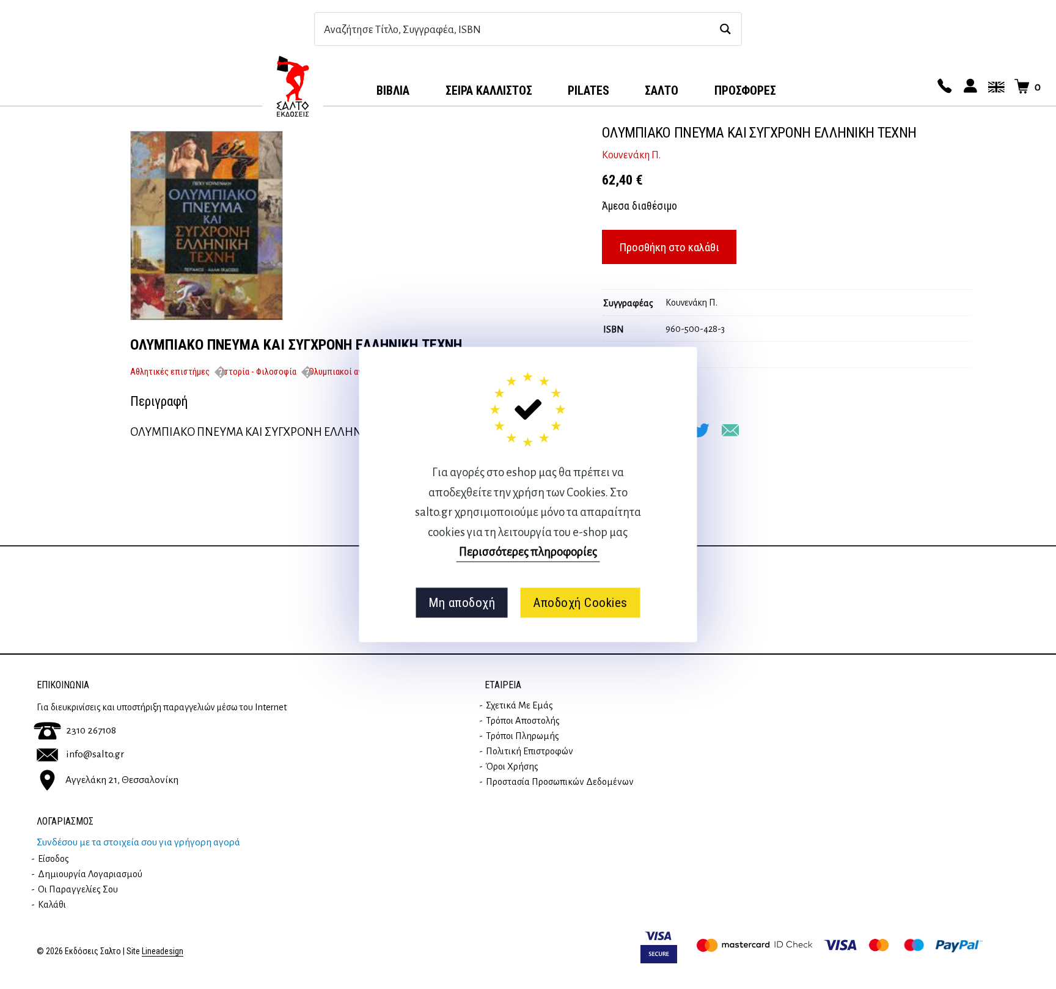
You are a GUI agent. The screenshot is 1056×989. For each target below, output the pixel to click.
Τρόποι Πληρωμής (522, 736)
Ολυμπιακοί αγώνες (345, 371)
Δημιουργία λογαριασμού (90, 874)
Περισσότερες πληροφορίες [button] (528, 551)
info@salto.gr (95, 754)
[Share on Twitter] (701, 430)
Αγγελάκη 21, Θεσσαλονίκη (121, 779)
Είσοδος (53, 859)
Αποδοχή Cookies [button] (580, 602)
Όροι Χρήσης (512, 766)
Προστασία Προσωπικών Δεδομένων (560, 782)
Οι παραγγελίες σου (78, 889)
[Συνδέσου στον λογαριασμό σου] (968, 87)
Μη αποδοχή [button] (461, 602)
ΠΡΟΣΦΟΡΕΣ (745, 90)
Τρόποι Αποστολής (523, 721)
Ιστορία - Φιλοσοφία (259, 371)
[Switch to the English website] (994, 87)
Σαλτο (661, 90)
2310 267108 (91, 730)
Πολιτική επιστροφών (529, 751)
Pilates (588, 90)
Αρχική (292, 86)
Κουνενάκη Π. (631, 155)
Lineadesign (162, 951)
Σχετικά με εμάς (519, 705)
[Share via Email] (730, 430)
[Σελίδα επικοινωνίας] (943, 87)
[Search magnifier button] (725, 29)
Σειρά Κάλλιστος (489, 90)
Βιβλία (392, 90)
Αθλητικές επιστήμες (170, 371)
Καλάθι (52, 905)
